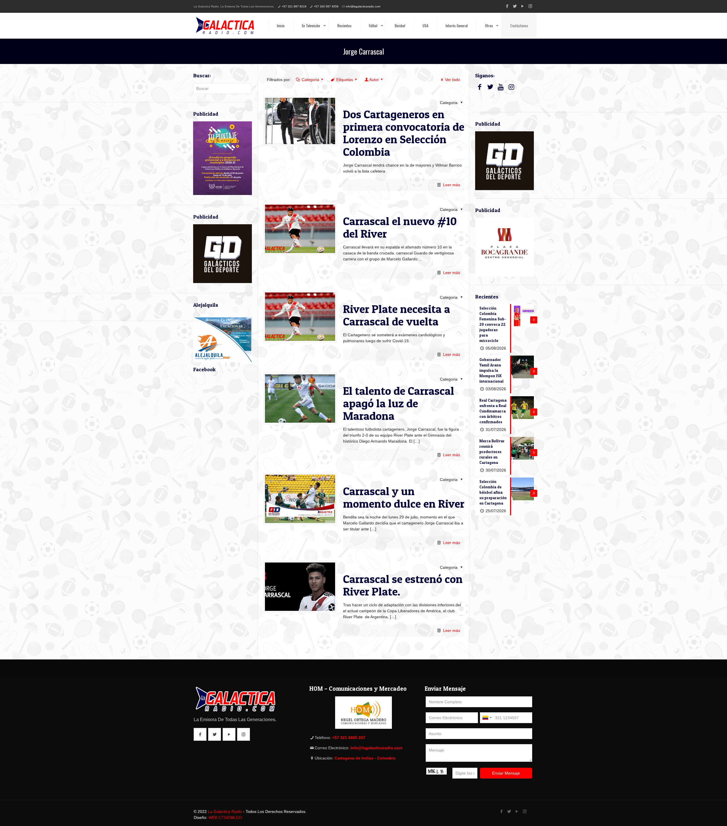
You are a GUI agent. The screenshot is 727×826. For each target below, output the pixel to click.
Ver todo (452, 79)
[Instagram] (530, 6)
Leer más (451, 184)
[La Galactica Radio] (225, 25)
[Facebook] (507, 6)
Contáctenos (519, 25)
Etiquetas (344, 79)
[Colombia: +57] (486, 718)
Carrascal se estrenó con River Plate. (403, 585)
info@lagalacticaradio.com (363, 6)
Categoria (310, 79)
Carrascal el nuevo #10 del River (400, 227)
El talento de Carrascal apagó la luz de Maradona (398, 403)
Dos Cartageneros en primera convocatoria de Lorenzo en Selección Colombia (403, 133)
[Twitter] (515, 6)
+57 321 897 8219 (294, 6)
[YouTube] (523, 6)
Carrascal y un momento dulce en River (403, 497)
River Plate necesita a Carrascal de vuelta (396, 315)
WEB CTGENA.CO (225, 817)
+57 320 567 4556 (326, 6)
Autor (374, 79)
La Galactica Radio (225, 811)
